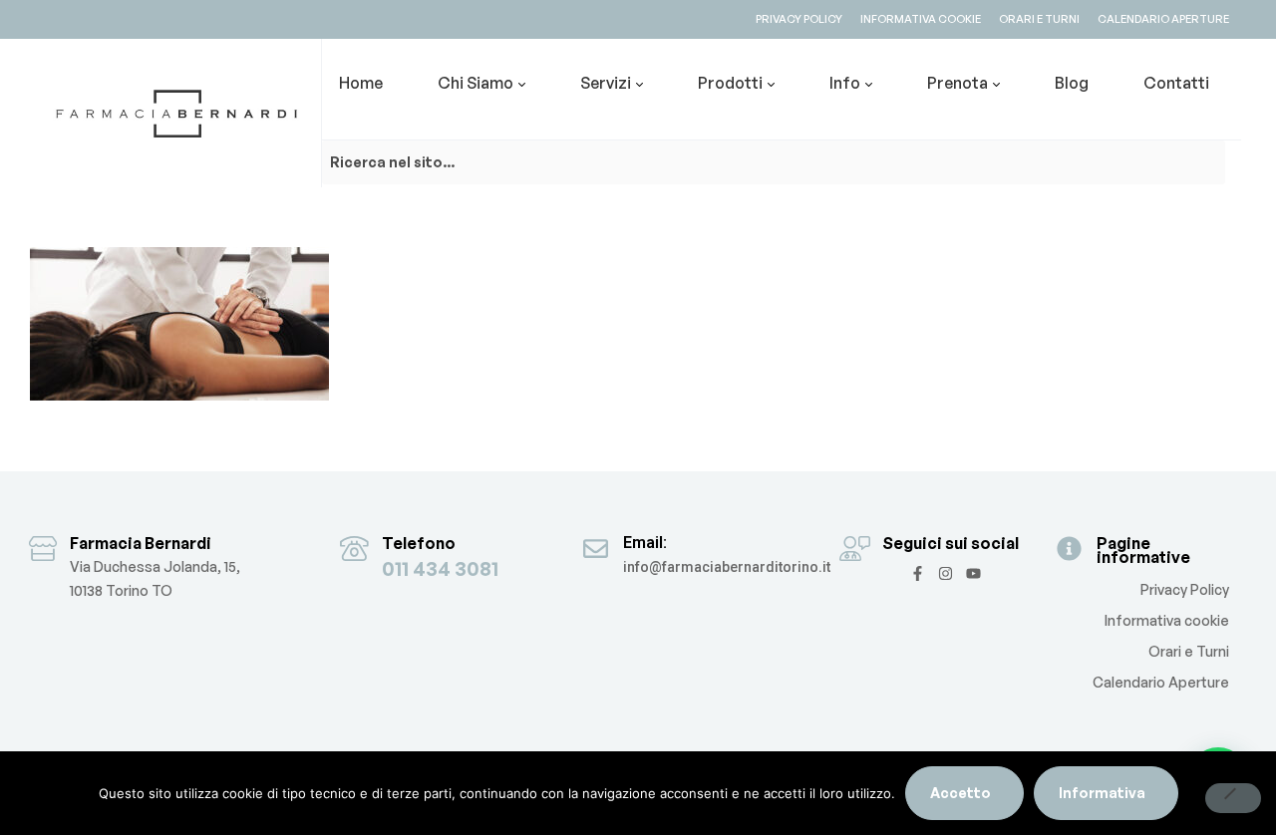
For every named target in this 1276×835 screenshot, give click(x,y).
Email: (645, 542)
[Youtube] (973, 573)
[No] (1233, 798)
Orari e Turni (1188, 651)
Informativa (1102, 792)
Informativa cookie (1167, 620)
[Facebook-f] (917, 573)
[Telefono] (354, 548)
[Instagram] (945, 573)
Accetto (960, 792)
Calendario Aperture (1161, 682)
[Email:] (595, 548)
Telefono (419, 543)
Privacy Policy (1184, 589)
